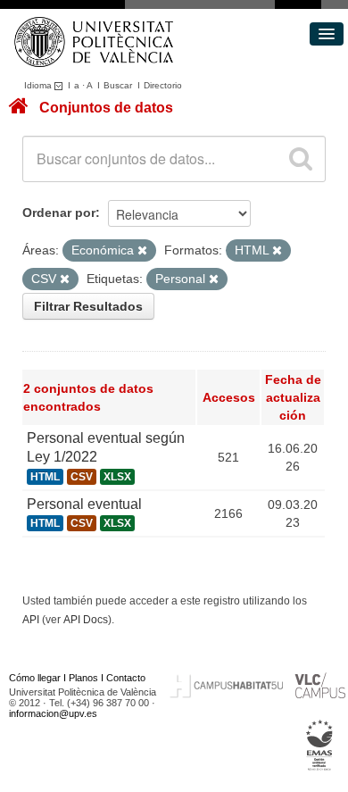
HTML (45, 477)
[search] (300, 159)
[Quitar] (142, 251)
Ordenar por (58, 212)
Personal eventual (84, 504)
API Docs (85, 619)
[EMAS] (320, 745)
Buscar (118, 85)
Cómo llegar (35, 677)
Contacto (125, 677)
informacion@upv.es (53, 713)
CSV (81, 477)
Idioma (39, 85)
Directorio (163, 85)
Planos (83, 677)
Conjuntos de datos (106, 107)
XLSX (117, 477)
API (30, 619)
